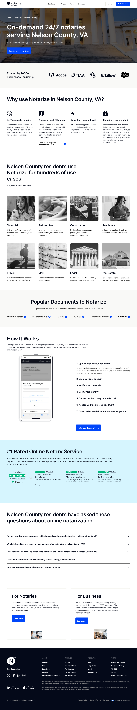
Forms (72, 4)
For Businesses (70, 672)
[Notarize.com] (11, 661)
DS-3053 (114, 672)
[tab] (101, 368)
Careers (45, 672)
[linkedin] (19, 675)
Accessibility (83, 700)
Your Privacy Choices (122, 700)
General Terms (95, 700)
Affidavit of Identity (118, 662)
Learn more (18, 618)
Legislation (46, 669)
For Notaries (69, 669)
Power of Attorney (117, 666)
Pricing (63, 4)
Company (45, 662)
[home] (19, 4)
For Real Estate (70, 675)
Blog (89, 662)
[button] (53, 4)
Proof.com (30, 700)
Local (90, 669)
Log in (110, 4)
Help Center (92, 666)
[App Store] (28, 687)
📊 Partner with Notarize (51, 675)
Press (44, 666)
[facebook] (13, 675)
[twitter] (8, 675)
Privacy (106, 700)
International (92, 672)
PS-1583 (114, 669)
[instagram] (24, 675)
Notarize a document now (19, 51)
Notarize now (123, 4)
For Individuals (70, 666)
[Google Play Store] (13, 687)
